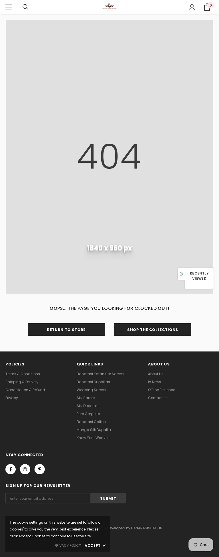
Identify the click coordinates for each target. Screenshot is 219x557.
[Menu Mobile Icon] (8, 7)
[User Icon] (192, 7)
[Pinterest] (40, 469)
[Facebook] (10, 469)
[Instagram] (25, 469)
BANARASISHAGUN (146, 528)
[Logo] (109, 7)
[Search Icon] (25, 7)
